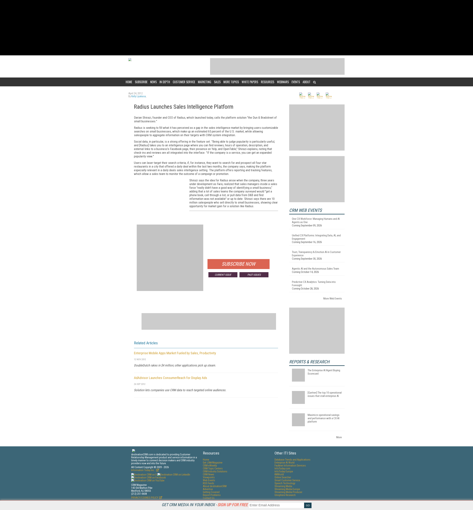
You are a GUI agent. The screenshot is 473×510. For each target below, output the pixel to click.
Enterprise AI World (285, 462)
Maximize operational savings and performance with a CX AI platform (323, 418)
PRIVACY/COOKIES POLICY (144, 497)
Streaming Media (283, 486)
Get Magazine (212, 462)
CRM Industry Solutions (215, 471)
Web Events (209, 480)
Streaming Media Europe (287, 489)
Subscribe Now (238, 264)
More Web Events (332, 298)
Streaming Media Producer (288, 492)
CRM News (208, 474)
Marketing (204, 82)
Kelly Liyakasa (138, 96)
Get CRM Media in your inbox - (205, 504)
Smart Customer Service (287, 480)
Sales (217, 82)
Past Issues (254, 274)
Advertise (208, 489)
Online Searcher (283, 477)
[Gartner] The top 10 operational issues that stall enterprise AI (325, 394)
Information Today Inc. (143, 470)
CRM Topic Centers (213, 468)
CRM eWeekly (210, 465)
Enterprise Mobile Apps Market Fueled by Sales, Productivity (175, 353)
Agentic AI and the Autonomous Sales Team (315, 268)
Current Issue (223, 274)
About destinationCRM (215, 486)
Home (129, 82)
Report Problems (212, 495)
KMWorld (279, 474)
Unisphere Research (285, 495)
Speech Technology (285, 483)
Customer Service (184, 82)
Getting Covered (211, 492)
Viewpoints (209, 477)
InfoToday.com (282, 468)
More (339, 437)
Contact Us (209, 498)
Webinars (283, 82)
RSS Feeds (208, 483)
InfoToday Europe (284, 471)
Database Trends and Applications (292, 459)
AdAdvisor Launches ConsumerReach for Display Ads (170, 378)
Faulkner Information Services (290, 465)
